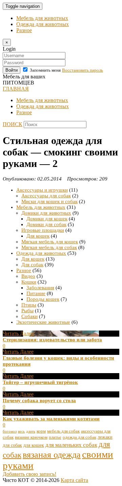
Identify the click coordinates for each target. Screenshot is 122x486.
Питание (35, 293)
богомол (10, 431)
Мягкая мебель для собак (49, 247)
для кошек (33, 445)
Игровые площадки (42, 230)
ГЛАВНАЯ (16, 89)
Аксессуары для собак (46, 195)
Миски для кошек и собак (49, 201)
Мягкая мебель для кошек (49, 241)
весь (21, 431)
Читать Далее (18, 333)
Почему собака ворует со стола (39, 400)
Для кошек (37, 236)
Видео (28, 276)
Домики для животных (46, 213)
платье (55, 437)
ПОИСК (12, 124)
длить (30, 431)
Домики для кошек (46, 218)
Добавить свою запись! (29, 474)
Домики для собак (46, 224)
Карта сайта (74, 480)
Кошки (28, 282)
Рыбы (27, 310)
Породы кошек (42, 299)
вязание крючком (31, 437)
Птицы (28, 305)
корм (41, 431)
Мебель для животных (42, 18)
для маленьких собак (71, 445)
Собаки (29, 316)
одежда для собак (79, 437)
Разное (24, 30)
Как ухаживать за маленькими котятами (51, 418)
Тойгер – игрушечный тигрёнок (40, 382)
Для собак (32, 264)
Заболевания (40, 287)
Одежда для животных (42, 24)
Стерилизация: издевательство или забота (52, 339)
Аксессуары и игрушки (42, 190)
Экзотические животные (43, 322)
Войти (11, 70)
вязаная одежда (52, 454)
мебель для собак (63, 431)
